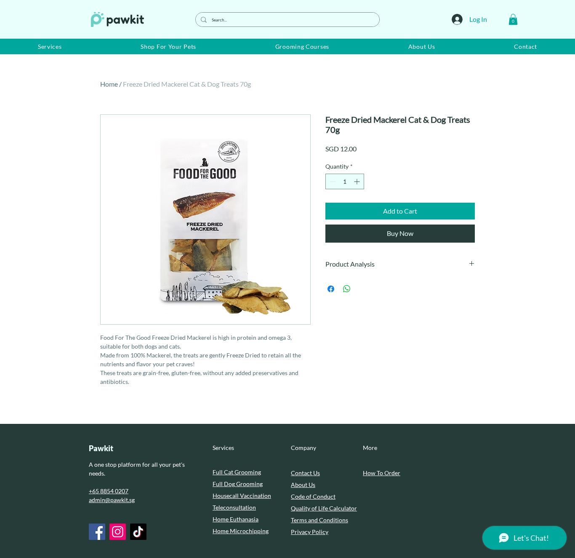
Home (109, 84)
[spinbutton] (344, 181)
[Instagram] (117, 532)
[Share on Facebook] (331, 289)
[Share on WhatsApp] (347, 289)
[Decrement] (332, 181)
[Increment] (357, 181)
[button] (513, 19)
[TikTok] (138, 532)
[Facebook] (97, 532)
